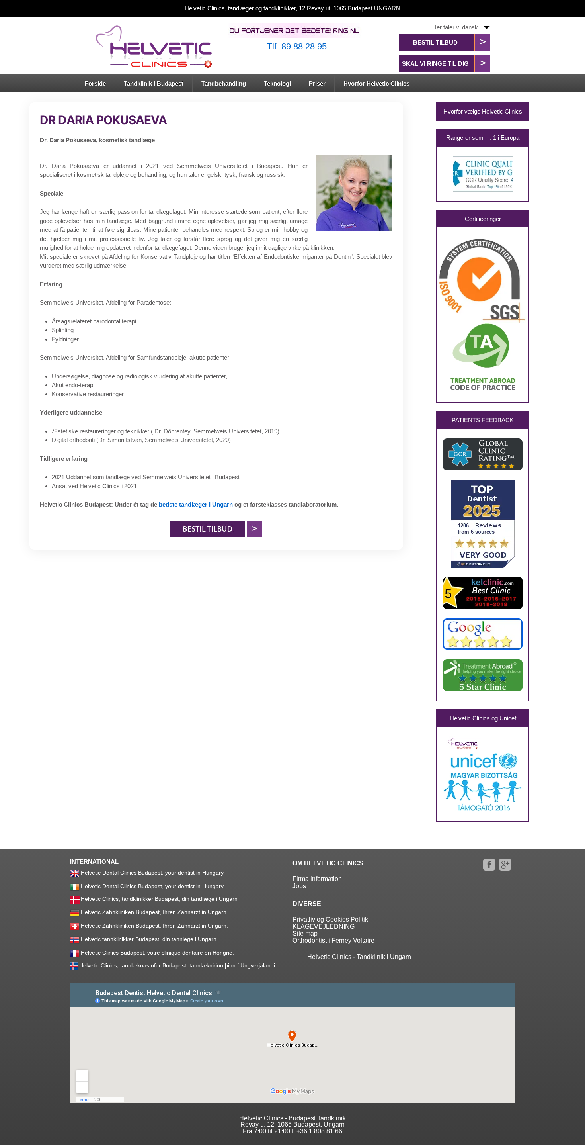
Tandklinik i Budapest (153, 83)
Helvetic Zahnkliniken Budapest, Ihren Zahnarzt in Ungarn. (154, 911)
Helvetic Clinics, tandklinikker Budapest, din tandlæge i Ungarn (159, 899)
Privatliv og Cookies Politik (330, 919)
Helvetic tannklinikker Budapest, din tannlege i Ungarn (148, 939)
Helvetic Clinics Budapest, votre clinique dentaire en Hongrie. (157, 952)
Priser (317, 83)
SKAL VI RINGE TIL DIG (435, 63)
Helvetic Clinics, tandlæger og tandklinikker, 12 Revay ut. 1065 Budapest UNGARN (292, 8)
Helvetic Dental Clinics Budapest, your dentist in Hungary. (153, 872)
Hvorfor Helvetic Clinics (376, 83)
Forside (95, 83)
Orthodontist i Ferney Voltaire (333, 940)
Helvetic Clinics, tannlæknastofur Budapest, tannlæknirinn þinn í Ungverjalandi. (178, 965)
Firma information (317, 878)
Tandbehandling (223, 83)
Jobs (299, 886)
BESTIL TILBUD (435, 42)
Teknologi (277, 83)
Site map (305, 933)
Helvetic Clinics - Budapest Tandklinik (292, 1118)
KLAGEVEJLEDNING (323, 926)
